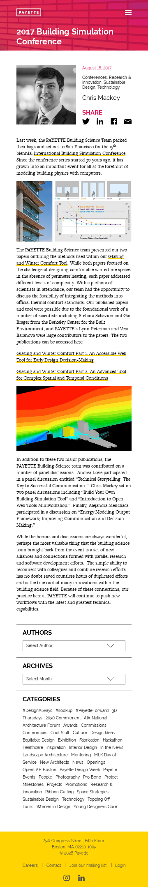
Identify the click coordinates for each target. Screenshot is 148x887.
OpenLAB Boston (39, 769)
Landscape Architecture (45, 755)
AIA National (95, 718)
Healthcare (33, 747)
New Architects (54, 762)
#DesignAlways (37, 710)
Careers (30, 865)
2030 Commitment (63, 718)
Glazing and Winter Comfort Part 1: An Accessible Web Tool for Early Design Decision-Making (71, 356)
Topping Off (99, 799)
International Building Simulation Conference (79, 153)
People (45, 777)
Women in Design (53, 806)
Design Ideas (102, 732)
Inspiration (56, 747)
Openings (96, 762)
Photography (68, 777)
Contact (53, 865)
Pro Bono (92, 777)
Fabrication (89, 740)
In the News (111, 747)
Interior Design (83, 747)
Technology (108, 87)
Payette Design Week (80, 769)
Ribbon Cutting (59, 792)
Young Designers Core (95, 806)
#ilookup (64, 710)
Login (120, 865)
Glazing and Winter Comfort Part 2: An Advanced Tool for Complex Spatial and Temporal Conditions (71, 374)
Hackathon (113, 740)
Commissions (93, 725)
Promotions (76, 784)
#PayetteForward (92, 710)
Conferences (94, 77)
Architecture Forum (41, 725)
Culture (80, 732)
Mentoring (81, 755)
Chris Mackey (101, 97)
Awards (70, 725)
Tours (28, 806)
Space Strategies (93, 792)
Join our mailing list (87, 865)
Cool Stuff (60, 732)
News (77, 762)
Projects (54, 784)
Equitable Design (39, 740)
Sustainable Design (41, 799)
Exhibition (67, 740)
